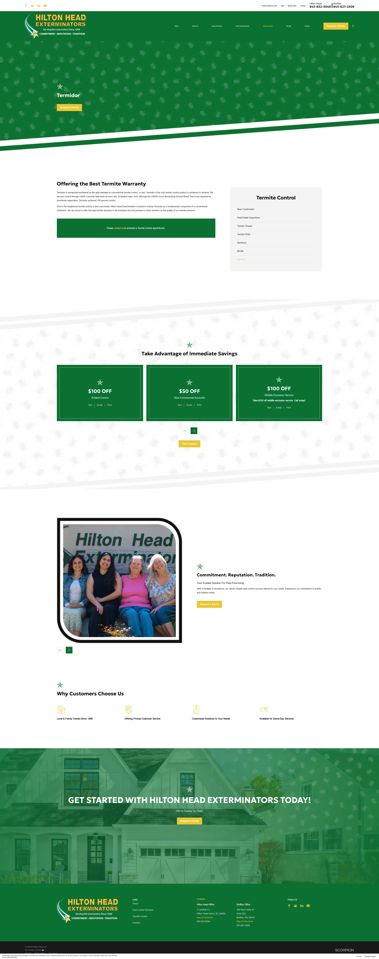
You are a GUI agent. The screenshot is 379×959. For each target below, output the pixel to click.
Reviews (303, 6)
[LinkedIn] (38, 5)
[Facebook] (26, 5)
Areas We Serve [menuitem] (217, 26)
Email (99, 405)
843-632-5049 (320, 6)
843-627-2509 (343, 6)
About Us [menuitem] (195, 26)
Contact (136, 923)
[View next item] (194, 430)
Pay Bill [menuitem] (288, 26)
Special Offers (292, 6)
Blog (282, 6)
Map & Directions (205, 917)
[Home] (55, 26)
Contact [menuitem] (307, 26)
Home (135, 903)
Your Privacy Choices (33, 950)
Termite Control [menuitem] (268, 26)
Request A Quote (69, 107)
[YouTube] (45, 5)
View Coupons (189, 443)
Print (109, 405)
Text (90, 405)
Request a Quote (336, 26)
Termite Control (140, 916)
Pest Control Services (143, 910)
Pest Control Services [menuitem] (242, 26)
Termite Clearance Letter (269, 6)
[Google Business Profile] (32, 5)
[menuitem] (276, 209)
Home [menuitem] (176, 26)
